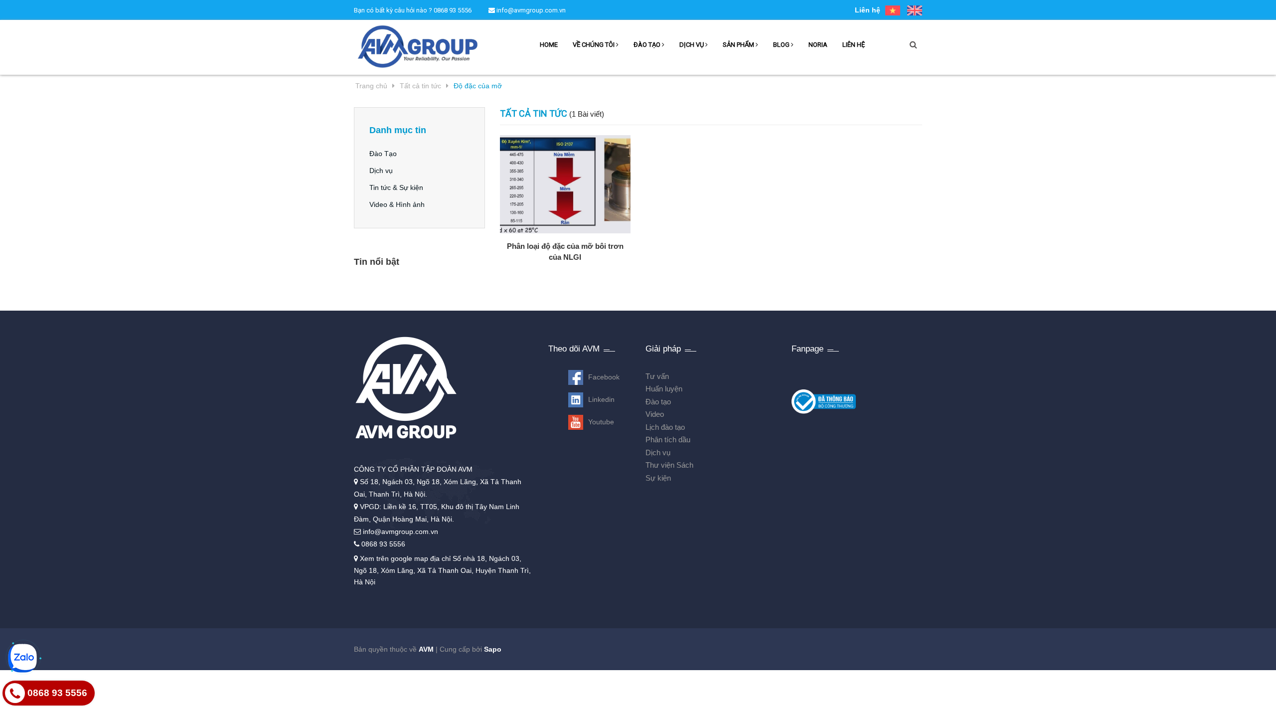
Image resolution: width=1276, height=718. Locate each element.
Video (654, 414)
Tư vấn (657, 376)
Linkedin (601, 399)
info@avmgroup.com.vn (530, 10)
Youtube (601, 422)
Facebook (604, 377)
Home (549, 44)
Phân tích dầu (667, 439)
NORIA (817, 44)
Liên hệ (867, 10)
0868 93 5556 (453, 10)
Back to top (1239, 712)
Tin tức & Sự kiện (396, 187)
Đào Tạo (383, 154)
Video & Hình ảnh (397, 204)
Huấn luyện (663, 388)
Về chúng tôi (594, 44)
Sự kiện (658, 478)
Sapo (492, 649)
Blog (782, 44)
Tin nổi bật (376, 262)
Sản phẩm (739, 44)
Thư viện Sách (669, 465)
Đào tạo (648, 44)
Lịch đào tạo (665, 427)
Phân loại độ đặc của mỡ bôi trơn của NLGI (565, 251)
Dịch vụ (692, 44)
